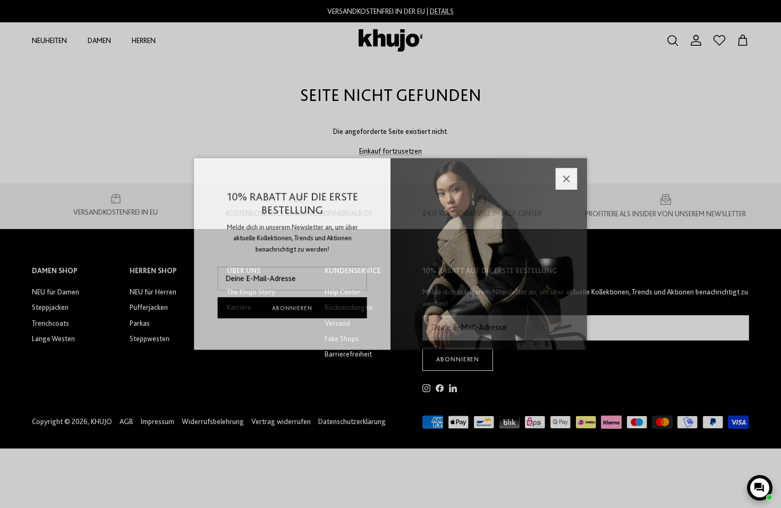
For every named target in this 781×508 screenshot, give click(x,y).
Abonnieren (284, 312)
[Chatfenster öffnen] (759, 488)
